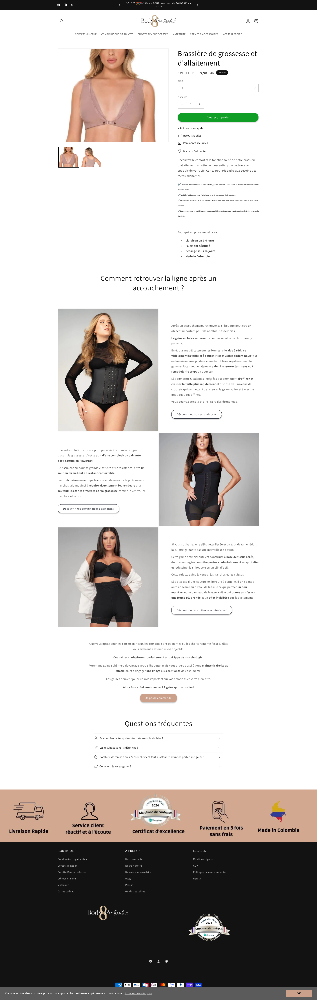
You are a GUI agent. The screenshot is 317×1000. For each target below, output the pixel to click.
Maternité (63, 885)
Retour (197, 878)
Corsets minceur (67, 865)
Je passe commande (158, 698)
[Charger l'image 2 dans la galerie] (91, 157)
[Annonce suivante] (198, 4)
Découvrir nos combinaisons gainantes (88, 508)
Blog (128, 878)
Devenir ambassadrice (138, 872)
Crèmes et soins (67, 878)
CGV (195, 865)
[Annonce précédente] (119, 4)
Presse (129, 885)
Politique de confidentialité (209, 872)
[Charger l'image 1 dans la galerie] (69, 157)
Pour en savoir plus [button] (138, 993)
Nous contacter (134, 859)
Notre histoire (133, 865)
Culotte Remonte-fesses (72, 872)
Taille (180, 80)
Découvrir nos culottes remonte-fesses (202, 610)
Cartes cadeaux (67, 891)
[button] (62, 21)
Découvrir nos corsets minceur (196, 414)
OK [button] (299, 993)
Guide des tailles (135, 891)
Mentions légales (203, 859)
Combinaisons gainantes (72, 859)
